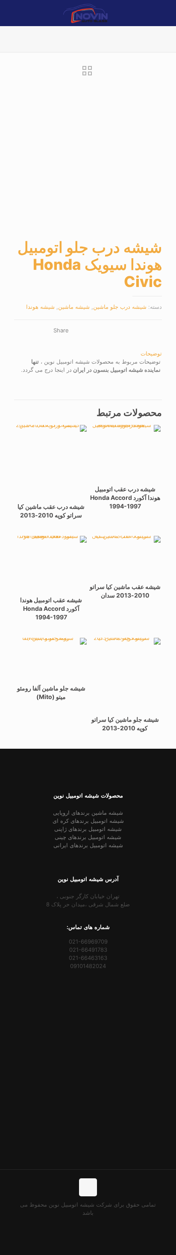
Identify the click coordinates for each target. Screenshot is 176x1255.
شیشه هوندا (40, 306)
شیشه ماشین (74, 306)
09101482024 (88, 965)
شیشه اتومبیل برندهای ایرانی (88, 845)
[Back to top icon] (88, 1187)
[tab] (88, 354)
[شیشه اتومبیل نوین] (85, 13)
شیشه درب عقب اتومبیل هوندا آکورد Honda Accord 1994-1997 (125, 497)
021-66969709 (88, 941)
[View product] (99, 434)
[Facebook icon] (97, 1225)
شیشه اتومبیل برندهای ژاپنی (88, 828)
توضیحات (151, 353)
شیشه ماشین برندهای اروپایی (88, 812)
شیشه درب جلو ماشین (120, 306)
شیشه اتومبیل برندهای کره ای (88, 820)
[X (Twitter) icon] (88, 1225)
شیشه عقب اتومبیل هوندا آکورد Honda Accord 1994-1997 (51, 608)
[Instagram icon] (79, 1225)
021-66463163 (88, 957)
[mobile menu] (16, 13)
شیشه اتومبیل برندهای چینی (88, 837)
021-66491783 (88, 949)
